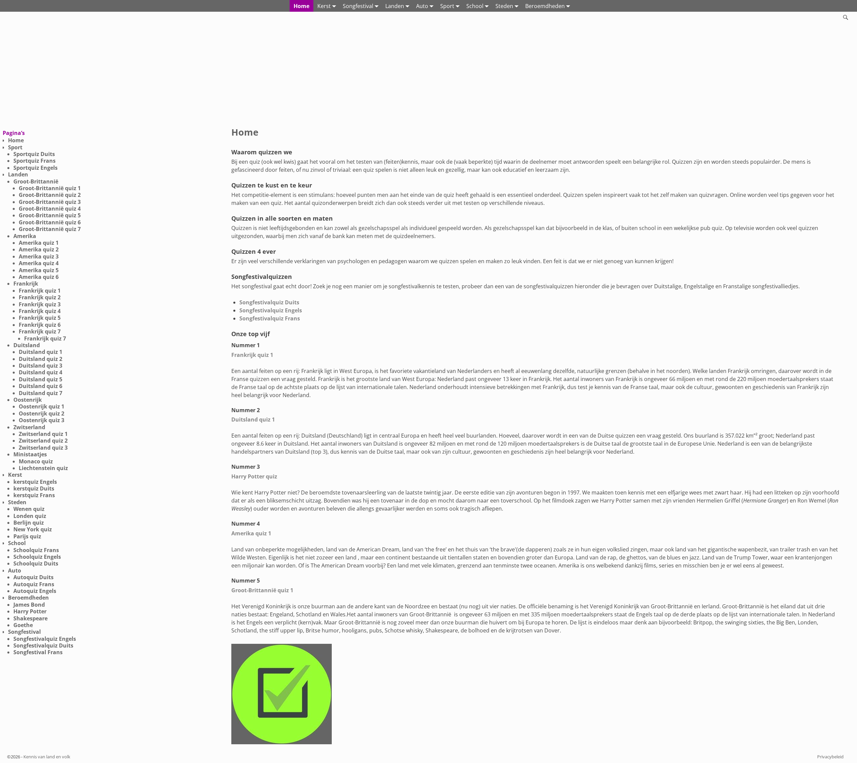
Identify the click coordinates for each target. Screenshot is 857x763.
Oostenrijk (27, 399)
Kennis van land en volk (46, 757)
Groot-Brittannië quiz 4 (50, 208)
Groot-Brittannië (35, 181)
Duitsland (26, 345)
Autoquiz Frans (33, 584)
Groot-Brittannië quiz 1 (262, 590)
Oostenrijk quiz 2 (41, 413)
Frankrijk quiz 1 (252, 355)
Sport (447, 6)
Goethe (23, 625)
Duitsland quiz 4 (40, 372)
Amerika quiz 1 (251, 533)
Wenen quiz (29, 509)
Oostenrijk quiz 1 (41, 406)
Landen (394, 6)
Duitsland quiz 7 (40, 393)
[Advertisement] (428, 73)
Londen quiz (29, 516)
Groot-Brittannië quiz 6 (50, 222)
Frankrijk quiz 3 (40, 304)
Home (301, 6)
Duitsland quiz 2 (40, 359)
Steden (504, 6)
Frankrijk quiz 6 (40, 324)
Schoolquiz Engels (37, 556)
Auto (422, 6)
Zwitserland (29, 427)
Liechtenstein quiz (43, 468)
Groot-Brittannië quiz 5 (50, 215)
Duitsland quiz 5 (40, 379)
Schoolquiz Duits (35, 563)
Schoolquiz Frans (36, 550)
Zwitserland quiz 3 (43, 447)
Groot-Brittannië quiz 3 (50, 202)
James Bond (29, 604)
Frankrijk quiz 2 (40, 297)
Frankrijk (25, 283)
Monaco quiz (36, 461)
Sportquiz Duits (34, 154)
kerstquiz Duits (33, 488)
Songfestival (358, 6)
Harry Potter (30, 611)
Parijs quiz (27, 536)
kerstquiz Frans (34, 495)
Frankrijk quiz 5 (40, 317)
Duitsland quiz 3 (40, 365)
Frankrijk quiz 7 (40, 331)
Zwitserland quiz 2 (43, 440)
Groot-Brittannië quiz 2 (50, 195)
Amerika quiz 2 (39, 249)
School (474, 6)
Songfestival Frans (38, 652)
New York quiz (32, 529)
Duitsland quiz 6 (40, 386)
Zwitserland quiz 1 (43, 434)
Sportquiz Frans (34, 160)
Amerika (24, 236)
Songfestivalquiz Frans (269, 318)
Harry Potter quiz (254, 476)
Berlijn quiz (28, 522)
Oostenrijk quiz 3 (41, 420)
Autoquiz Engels (34, 591)
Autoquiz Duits (33, 577)
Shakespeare (30, 618)
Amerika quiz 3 (39, 256)
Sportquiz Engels (35, 167)
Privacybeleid (830, 757)
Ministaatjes (30, 454)
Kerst (324, 6)
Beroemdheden (545, 6)
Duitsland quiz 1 (253, 419)
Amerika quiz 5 (39, 270)
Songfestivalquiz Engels (270, 310)
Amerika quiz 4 (39, 263)
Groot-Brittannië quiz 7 (50, 229)
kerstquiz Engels (35, 481)
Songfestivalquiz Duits (269, 302)
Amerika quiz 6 (39, 277)
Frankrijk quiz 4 (40, 311)
